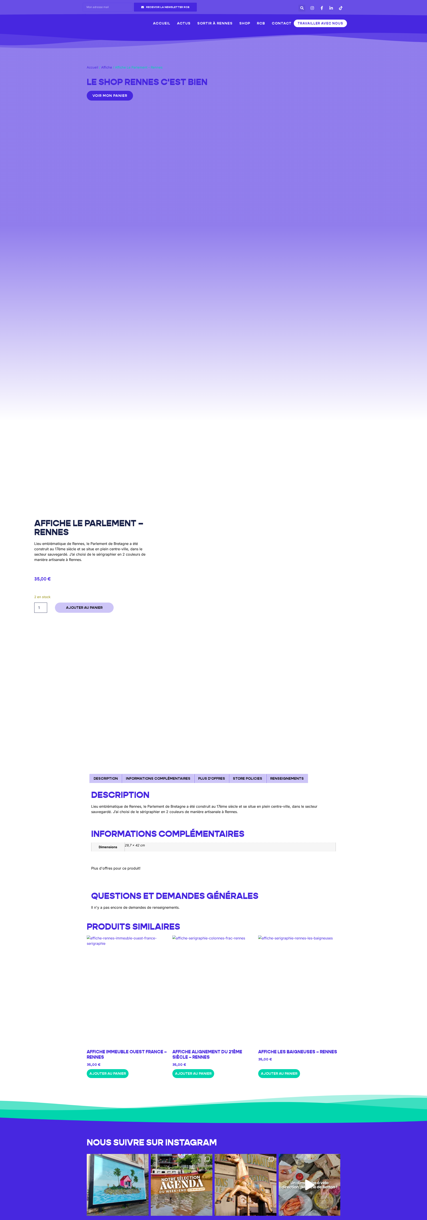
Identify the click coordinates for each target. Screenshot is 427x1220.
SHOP (244, 23)
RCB (261, 23)
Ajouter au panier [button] (107, 1073)
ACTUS (184, 23)
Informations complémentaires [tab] (158, 778)
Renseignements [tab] (287, 778)
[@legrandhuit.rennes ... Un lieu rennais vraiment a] (245, 1185)
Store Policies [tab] (247, 778)
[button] (301, 8)
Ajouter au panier (84, 607)
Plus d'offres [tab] (211, 778)
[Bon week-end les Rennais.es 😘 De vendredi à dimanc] (182, 1185)
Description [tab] (106, 778)
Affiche (106, 67)
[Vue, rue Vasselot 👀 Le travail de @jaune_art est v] (118, 1185)
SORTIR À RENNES (215, 23)
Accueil (92, 67)
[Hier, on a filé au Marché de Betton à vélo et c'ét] (309, 1185)
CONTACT (282, 23)
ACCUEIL (161, 23)
